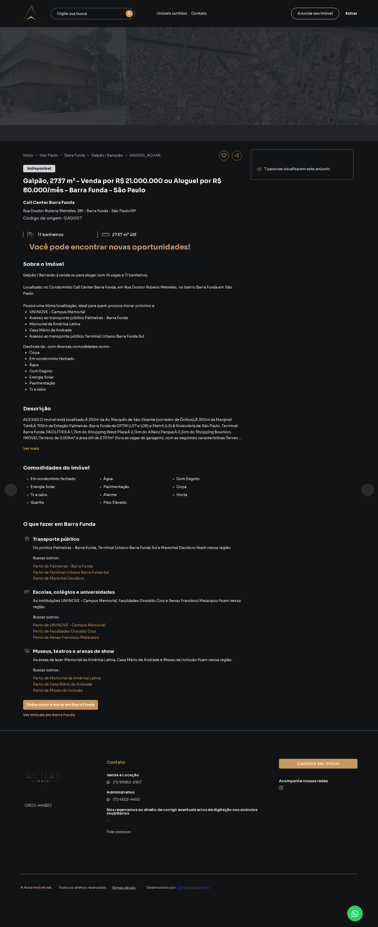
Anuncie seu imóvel (315, 13)
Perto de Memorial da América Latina (67, 678)
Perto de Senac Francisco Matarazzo (66, 637)
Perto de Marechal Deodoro (58, 578)
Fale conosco (119, 832)
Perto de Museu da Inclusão (58, 690)
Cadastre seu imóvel (318, 763)
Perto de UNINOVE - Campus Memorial (69, 625)
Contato (199, 13)
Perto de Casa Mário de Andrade (62, 684)
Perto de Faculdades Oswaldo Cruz (64, 631)
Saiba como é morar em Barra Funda (60, 704)
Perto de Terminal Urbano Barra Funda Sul (71, 572)
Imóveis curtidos (172, 13)
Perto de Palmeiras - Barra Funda (63, 566)
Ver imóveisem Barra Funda (49, 715)
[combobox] (93, 13)
